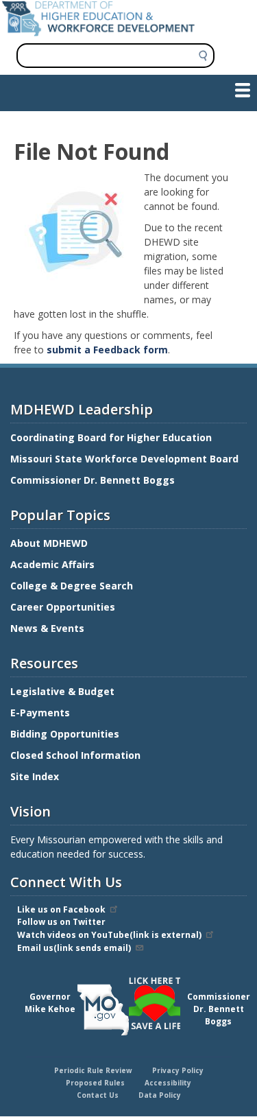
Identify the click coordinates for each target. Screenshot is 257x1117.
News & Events (47, 628)
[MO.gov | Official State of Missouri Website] (103, 1010)
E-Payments (40, 712)
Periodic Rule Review (93, 1070)
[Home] (98, 32)
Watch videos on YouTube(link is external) (109, 935)
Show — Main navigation (64, 89)
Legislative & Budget (63, 691)
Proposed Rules (95, 1082)
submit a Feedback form (107, 349)
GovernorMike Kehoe (50, 1003)
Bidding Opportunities (66, 733)
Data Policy (159, 1095)
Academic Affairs (53, 564)
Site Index (36, 776)
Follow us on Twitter (61, 922)
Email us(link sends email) (74, 948)
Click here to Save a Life (131, 979)
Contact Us (98, 1095)
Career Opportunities (62, 606)
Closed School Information (75, 755)
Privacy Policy (178, 1070)
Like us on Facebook (61, 909)
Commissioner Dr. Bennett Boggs (92, 479)
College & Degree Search (73, 585)
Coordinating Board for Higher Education (112, 437)
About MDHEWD (49, 543)
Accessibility (168, 1082)
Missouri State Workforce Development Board (124, 458)
